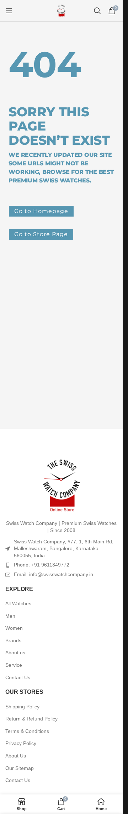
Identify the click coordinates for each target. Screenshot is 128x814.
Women (14, 628)
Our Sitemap (19, 768)
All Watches (18, 603)
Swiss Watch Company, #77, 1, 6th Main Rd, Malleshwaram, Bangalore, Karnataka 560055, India (63, 548)
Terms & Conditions (27, 731)
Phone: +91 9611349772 (41, 565)
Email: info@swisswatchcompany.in (53, 574)
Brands (13, 640)
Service (13, 665)
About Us (15, 756)
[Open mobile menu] (9, 11)
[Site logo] (61, 10)
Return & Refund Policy (31, 719)
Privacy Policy (20, 743)
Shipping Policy (22, 706)
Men (10, 616)
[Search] (97, 11)
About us (15, 652)
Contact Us (17, 677)
